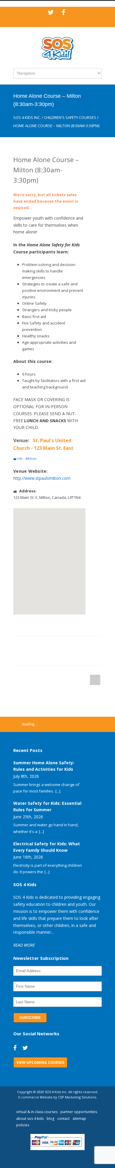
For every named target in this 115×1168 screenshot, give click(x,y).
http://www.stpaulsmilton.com (41, 478)
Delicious (87, 645)
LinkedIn (52, 645)
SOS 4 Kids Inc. (27, 117)
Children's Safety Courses (70, 117)
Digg (75, 645)
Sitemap (79, 1118)
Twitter (40, 645)
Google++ (28, 657)
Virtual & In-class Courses (37, 1111)
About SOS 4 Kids (30, 1118)
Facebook (28, 645)
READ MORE (24, 945)
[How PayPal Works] (57, 1148)
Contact (63, 1118)
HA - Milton (27, 458)
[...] (57, 791)
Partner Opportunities (78, 1111)
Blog (50, 1118)
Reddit (63, 645)
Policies (22, 1124)
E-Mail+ (40, 657)
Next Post (95, 680)
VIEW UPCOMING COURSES (40, 1062)
